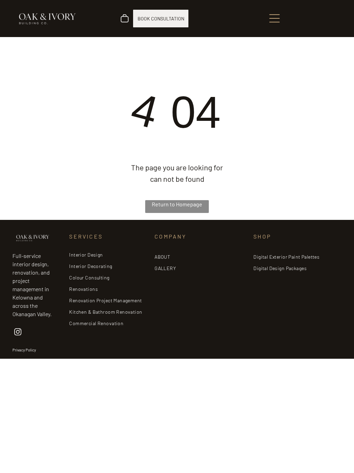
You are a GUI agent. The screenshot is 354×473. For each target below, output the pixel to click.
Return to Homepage (177, 204)
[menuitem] (108, 254)
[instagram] (17, 333)
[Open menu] (274, 18)
